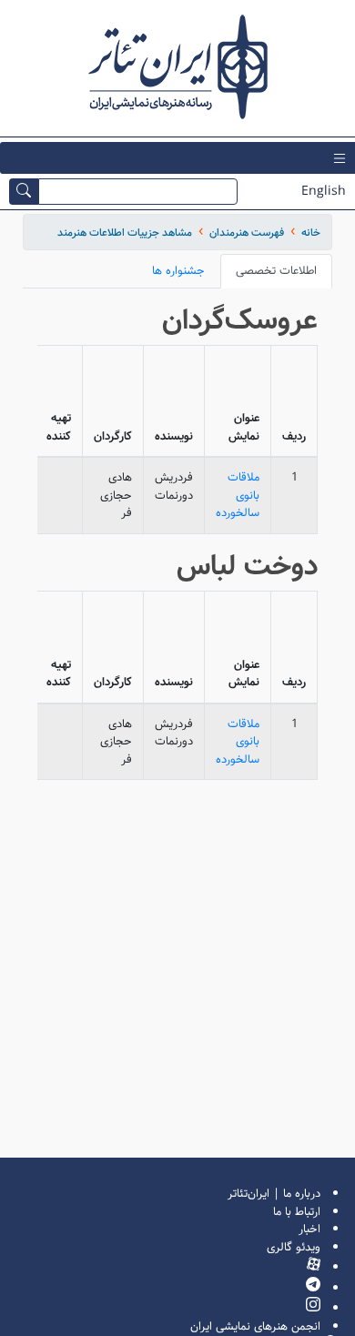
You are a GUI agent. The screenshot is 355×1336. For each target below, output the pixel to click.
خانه (310, 232)
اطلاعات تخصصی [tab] (276, 270)
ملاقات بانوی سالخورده (237, 495)
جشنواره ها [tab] (178, 270)
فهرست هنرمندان (246, 232)
